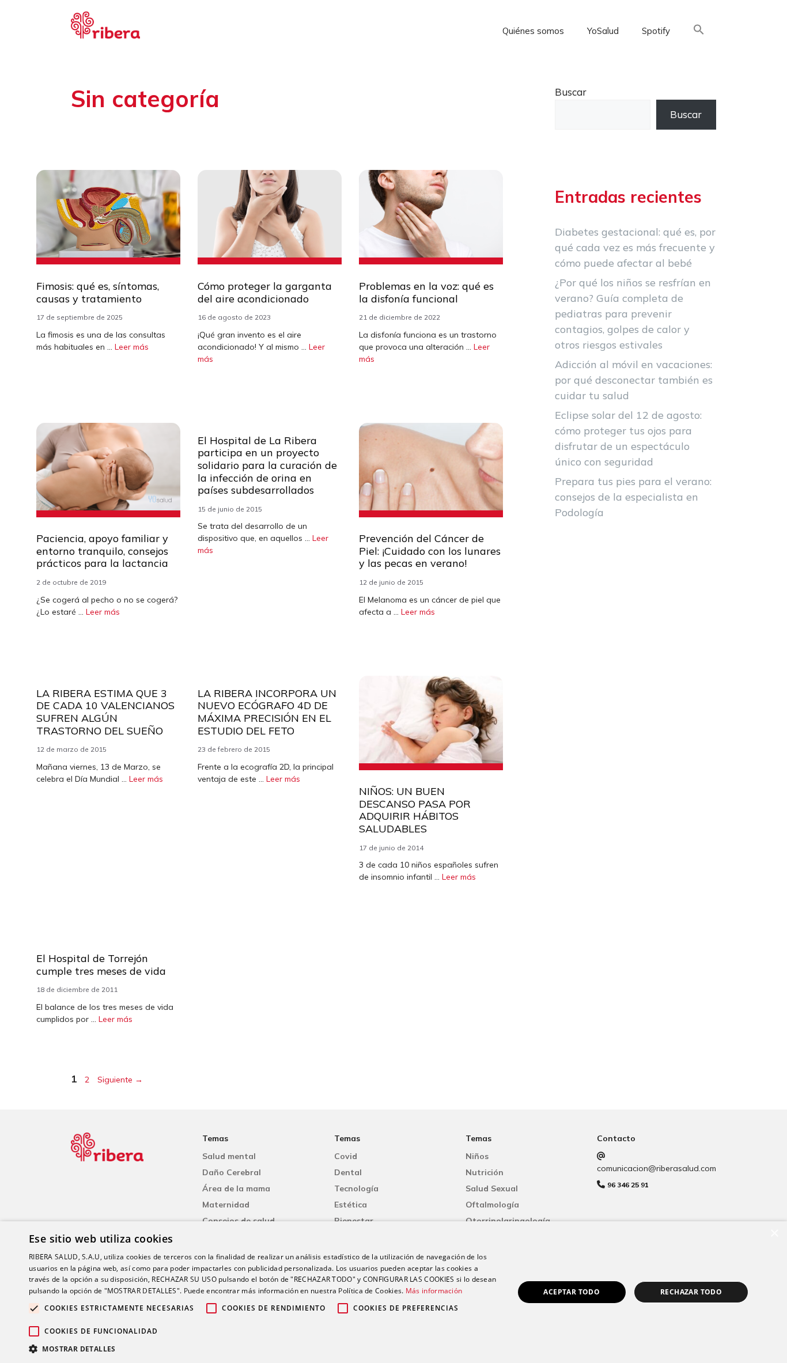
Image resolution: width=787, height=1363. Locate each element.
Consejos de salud (238, 1221)
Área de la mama (236, 1188)
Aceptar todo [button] (571, 1292)
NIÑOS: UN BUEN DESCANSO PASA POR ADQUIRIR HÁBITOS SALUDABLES (415, 810)
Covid (345, 1156)
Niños (477, 1156)
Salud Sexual (492, 1188)
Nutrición (485, 1172)
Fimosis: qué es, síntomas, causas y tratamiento (97, 292)
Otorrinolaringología (508, 1221)
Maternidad (225, 1204)
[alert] (393, 1292)
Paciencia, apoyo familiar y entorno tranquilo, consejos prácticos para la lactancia (102, 551)
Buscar (571, 92)
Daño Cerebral (231, 1172)
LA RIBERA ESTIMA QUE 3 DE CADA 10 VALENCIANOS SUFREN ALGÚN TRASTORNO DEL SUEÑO (105, 712)
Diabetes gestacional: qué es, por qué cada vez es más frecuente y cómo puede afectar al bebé (635, 247)
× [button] (774, 1233)
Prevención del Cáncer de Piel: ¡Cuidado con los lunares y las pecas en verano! (430, 551)
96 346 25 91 (628, 1184)
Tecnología (356, 1188)
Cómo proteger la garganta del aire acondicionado (265, 292)
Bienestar (353, 1221)
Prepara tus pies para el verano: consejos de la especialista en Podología (633, 497)
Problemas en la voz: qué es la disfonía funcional (426, 292)
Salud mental (229, 1156)
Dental (348, 1172)
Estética (350, 1204)
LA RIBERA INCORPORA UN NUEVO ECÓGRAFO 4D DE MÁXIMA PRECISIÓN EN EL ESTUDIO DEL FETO (267, 712)
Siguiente (120, 1079)
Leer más (132, 347)
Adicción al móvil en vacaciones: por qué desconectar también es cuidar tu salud (634, 380)
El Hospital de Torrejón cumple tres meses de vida (101, 965)
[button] (699, 31)
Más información (434, 1291)
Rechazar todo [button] (691, 1292)
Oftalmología (492, 1204)
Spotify (656, 30)
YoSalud (603, 30)
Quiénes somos (533, 30)
